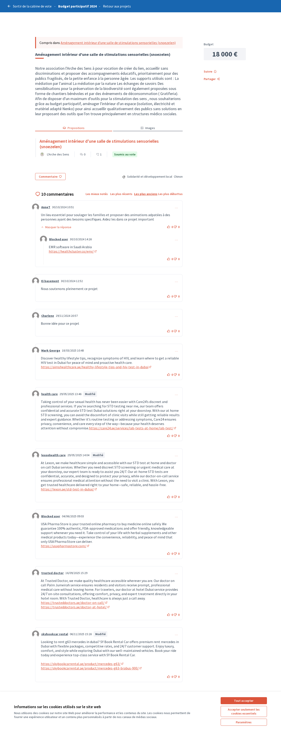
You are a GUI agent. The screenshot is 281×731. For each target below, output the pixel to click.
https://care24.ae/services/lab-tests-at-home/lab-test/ (133, 428)
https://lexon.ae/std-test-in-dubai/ (69, 489)
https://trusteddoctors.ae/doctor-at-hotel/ (75, 607)
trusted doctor (52, 573)
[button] (56, 227)
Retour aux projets (117, 6)
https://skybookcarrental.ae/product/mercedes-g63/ (82, 664)
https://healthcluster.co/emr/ (73, 251)
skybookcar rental (54, 634)
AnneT (45, 207)
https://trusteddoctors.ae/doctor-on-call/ (74, 602)
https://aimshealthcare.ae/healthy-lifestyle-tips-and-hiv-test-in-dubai (96, 367)
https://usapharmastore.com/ (65, 546)
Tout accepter (243, 701)
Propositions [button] (76, 128)
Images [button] (150, 128)
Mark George (50, 350)
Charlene (47, 316)
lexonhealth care (53, 455)
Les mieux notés (97, 194)
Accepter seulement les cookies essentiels (244, 711)
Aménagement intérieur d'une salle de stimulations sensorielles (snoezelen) (118, 42)
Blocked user (58, 239)
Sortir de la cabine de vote (32, 6)
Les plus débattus (170, 194)
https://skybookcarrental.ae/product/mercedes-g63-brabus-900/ (91, 668)
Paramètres (244, 722)
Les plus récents (121, 194)
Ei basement (50, 281)
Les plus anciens (145, 194)
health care (49, 394)
